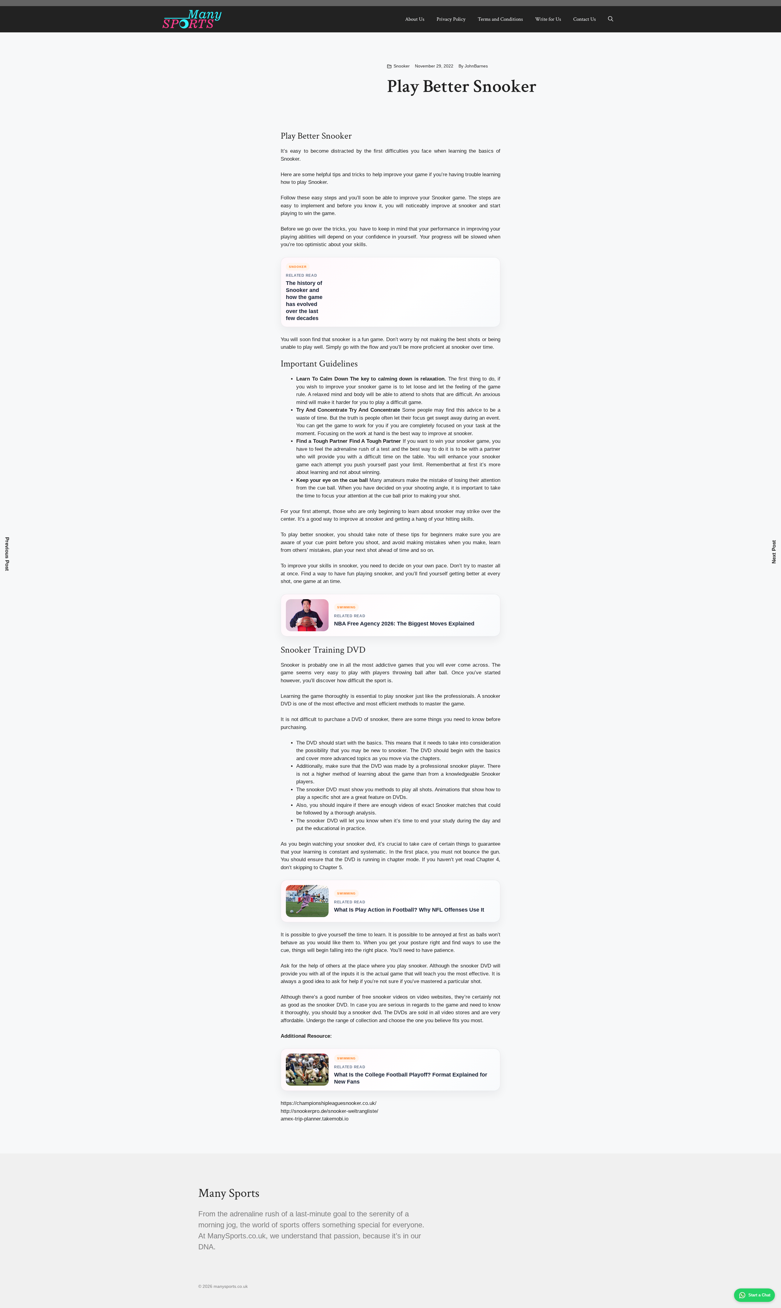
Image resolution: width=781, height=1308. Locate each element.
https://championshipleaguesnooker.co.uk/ (328, 1103)
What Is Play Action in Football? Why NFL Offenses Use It (409, 910)
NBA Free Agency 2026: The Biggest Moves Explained (404, 624)
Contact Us (584, 19)
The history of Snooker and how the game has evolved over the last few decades (304, 300)
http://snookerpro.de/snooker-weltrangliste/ (329, 1111)
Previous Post (7, 554)
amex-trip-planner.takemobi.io (314, 1119)
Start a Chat (759, 1295)
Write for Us (548, 19)
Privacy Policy (451, 19)
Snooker (402, 66)
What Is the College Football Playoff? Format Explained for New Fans (410, 1078)
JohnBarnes (476, 66)
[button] (610, 19)
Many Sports (228, 1193)
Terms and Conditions (500, 19)
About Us (414, 19)
